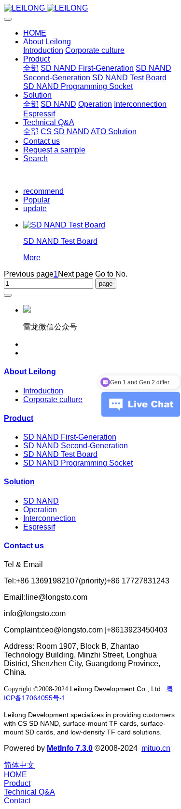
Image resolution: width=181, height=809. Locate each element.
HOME (34, 33)
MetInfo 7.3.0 (70, 748)
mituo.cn (155, 748)
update (35, 208)
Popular (36, 200)
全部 (31, 68)
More (32, 257)
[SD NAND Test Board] (64, 225)
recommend (43, 191)
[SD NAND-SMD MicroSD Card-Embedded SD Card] (90, 8)
